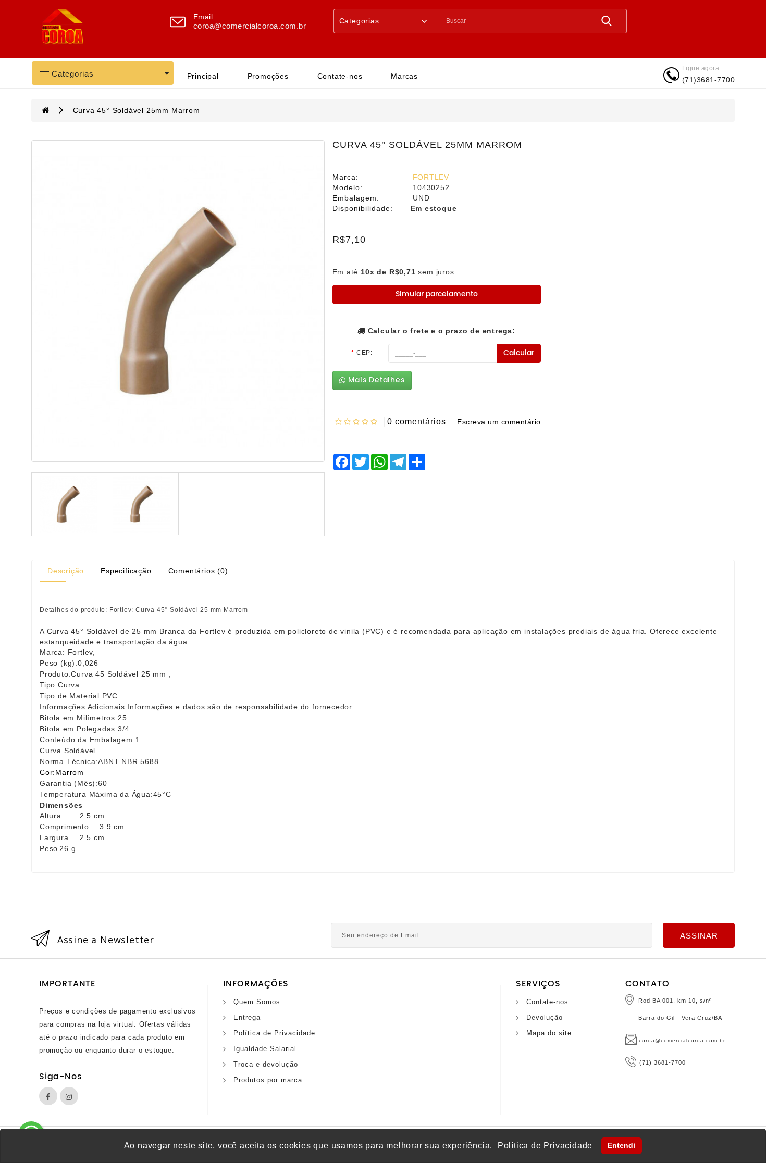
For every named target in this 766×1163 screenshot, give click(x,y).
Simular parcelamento (437, 294)
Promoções (268, 76)
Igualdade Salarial (264, 1049)
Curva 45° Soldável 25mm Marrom (136, 110)
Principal (203, 76)
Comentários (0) (198, 571)
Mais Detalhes (374, 380)
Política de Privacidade (274, 1033)
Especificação (126, 571)
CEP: (364, 352)
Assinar (699, 935)
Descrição (65, 571)
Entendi (621, 1145)
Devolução (544, 1017)
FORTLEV (431, 177)
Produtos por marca (267, 1080)
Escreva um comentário (499, 422)
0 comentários (416, 421)
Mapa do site (549, 1033)
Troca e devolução (265, 1064)
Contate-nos (340, 76)
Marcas (404, 76)
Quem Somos (256, 1002)
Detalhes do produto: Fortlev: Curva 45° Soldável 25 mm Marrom (144, 610)
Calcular (518, 353)
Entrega (247, 1017)
